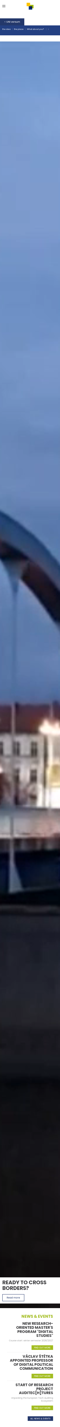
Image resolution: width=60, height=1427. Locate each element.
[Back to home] (30, 6)
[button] (3, 6)
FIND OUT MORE (42, 1347)
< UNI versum (12, 22)
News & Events (37, 1316)
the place (19, 29)
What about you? (35, 29)
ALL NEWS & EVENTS (40, 1418)
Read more (13, 1297)
